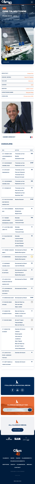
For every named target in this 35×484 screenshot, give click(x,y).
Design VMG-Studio (17, 481)
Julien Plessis (19, 245)
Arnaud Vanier (19, 243)
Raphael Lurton (20, 165)
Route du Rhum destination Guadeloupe (7, 202)
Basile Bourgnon (20, 252)
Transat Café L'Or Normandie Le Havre (7, 156)
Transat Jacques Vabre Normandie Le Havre (7, 220)
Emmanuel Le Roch (21, 256)
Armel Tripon (19, 320)
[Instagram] (22, 390)
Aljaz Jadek (18, 306)
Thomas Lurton (19, 153)
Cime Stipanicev (20, 348)
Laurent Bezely (19, 265)
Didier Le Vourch (20, 313)
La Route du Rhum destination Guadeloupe (7, 282)
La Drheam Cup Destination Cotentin (7, 291)
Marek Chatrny (19, 302)
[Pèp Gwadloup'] (28, 23)
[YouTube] (17, 390)
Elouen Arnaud (19, 177)
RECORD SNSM (7, 320)
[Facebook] (12, 390)
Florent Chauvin (20, 172)
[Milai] (32, 23)
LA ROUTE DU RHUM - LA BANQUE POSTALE (6, 355)
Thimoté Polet (19, 222)
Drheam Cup (7, 188)
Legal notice (17, 475)
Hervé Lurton (19, 190)
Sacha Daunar (19, 199)
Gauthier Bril (19, 195)
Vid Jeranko (18, 304)
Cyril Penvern (19, 272)
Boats (4, 19)
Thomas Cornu (19, 174)
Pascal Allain (19, 322)
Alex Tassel (18, 341)
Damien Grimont (20, 329)
